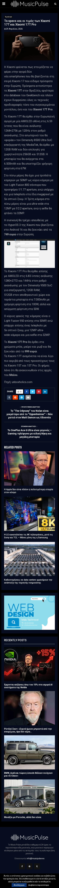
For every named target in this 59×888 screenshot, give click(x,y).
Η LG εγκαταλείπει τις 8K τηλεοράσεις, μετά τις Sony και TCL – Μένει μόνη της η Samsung (28, 536)
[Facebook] (22, 866)
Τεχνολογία (8, 17)
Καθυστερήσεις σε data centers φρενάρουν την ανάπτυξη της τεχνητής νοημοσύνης (28, 581)
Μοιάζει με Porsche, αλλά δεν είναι (22, 817)
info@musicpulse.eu (35, 858)
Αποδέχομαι (19, 885)
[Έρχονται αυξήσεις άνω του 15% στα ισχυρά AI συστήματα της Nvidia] (29, 664)
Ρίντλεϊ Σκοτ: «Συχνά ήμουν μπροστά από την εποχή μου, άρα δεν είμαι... (28, 730)
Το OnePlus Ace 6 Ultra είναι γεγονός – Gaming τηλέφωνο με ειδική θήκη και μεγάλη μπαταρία (29, 433)
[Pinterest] (29, 866)
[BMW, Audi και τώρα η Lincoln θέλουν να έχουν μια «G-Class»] (29, 752)
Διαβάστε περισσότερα (38, 885)
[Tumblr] (37, 866)
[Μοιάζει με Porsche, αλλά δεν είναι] (29, 796)
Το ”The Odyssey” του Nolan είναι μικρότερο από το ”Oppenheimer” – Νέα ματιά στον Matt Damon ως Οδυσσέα (30, 414)
